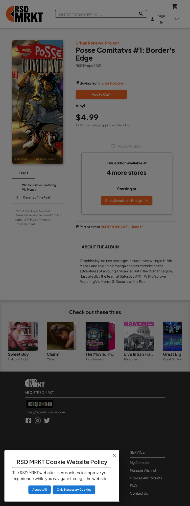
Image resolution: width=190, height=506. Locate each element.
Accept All (39, 489)
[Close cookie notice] (114, 455)
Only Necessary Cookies (74, 489)
